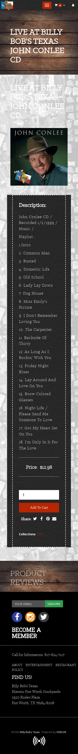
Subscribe (53, 604)
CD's (40, 534)
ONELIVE (61, 732)
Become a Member (26, 633)
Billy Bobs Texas (30, 732)
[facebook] (18, 619)
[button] (60, 5)
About (17, 665)
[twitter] (44, 619)
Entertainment (39, 665)
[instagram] (31, 619)
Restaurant (66, 665)
